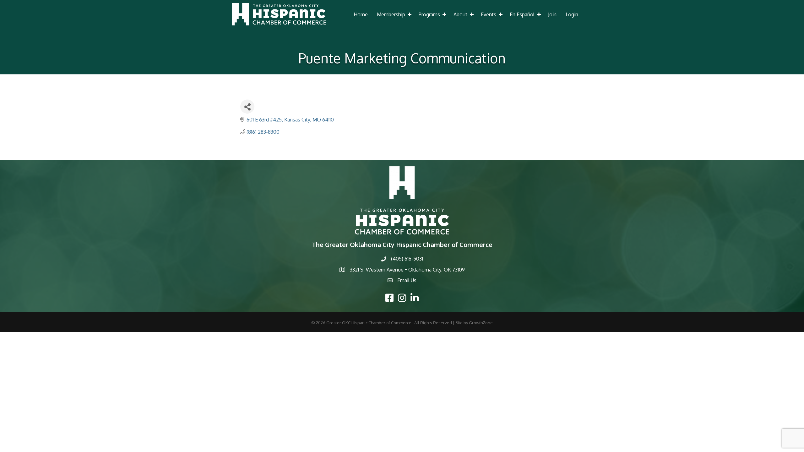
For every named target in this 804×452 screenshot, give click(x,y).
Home (361, 14)
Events (488, 14)
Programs (429, 14)
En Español (522, 14)
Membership (391, 14)
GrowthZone (481, 322)
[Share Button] (247, 107)
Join (552, 14)
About (460, 14)
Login (572, 14)
